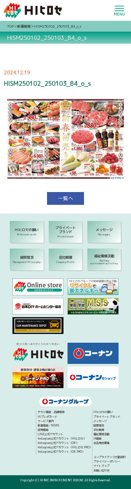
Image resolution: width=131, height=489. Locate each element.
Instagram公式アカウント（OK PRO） (61, 452)
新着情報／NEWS (48, 425)
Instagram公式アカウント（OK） (58, 443)
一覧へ (65, 198)
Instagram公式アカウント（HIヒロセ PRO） (65, 447)
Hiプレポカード (47, 417)
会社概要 (98, 430)
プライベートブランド (106, 417)
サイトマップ (101, 466)
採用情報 (43, 430)
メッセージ (100, 421)
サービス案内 (46, 421)
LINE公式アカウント (50, 434)
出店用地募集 (101, 443)
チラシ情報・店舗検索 (51, 412)
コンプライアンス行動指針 (109, 457)
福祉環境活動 (101, 434)
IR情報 (97, 439)
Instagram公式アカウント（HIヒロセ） (62, 439)
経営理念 (98, 425)
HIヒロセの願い (103, 412)
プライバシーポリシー (106, 461)
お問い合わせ (101, 471)
